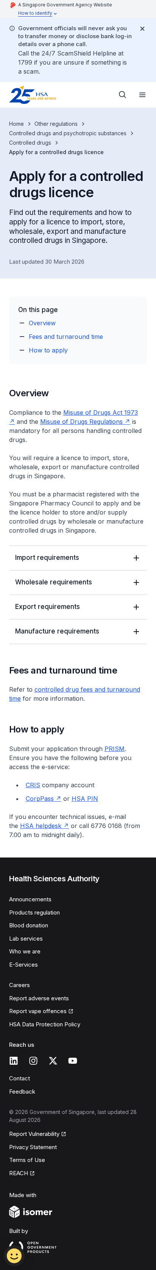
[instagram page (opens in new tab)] (33, 1060)
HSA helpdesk (44, 826)
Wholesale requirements (53, 582)
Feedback (22, 1091)
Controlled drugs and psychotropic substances (67, 133)
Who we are (25, 951)
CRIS (33, 785)
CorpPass (43, 798)
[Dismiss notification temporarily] (142, 29)
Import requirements (47, 557)
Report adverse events (39, 998)
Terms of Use (27, 1159)
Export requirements (47, 606)
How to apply (48, 350)
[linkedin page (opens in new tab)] (13, 1060)
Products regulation (34, 912)
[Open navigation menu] (142, 95)
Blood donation (28, 925)
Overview (42, 323)
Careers (19, 985)
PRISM (115, 748)
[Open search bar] (123, 95)
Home (16, 124)
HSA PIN (85, 798)
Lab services (26, 938)
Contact (19, 1078)
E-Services (23, 964)
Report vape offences (38, 1011)
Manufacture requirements (57, 631)
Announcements (30, 899)
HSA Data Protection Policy (44, 1024)
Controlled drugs (30, 142)
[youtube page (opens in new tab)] (72, 1060)
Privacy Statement (33, 1147)
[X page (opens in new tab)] (53, 1060)
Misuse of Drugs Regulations (85, 421)
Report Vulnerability (34, 1134)
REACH (22, 1174)
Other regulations (56, 124)
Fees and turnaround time (66, 336)
